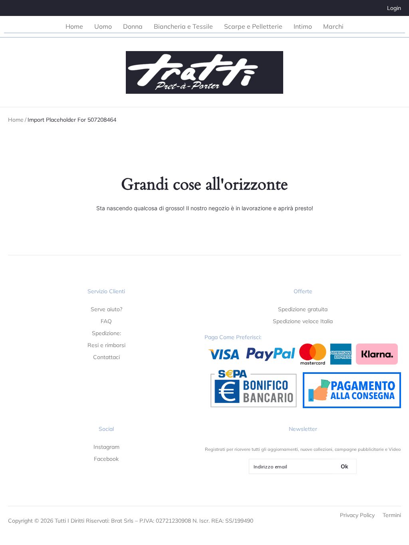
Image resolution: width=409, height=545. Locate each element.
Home (16, 119)
